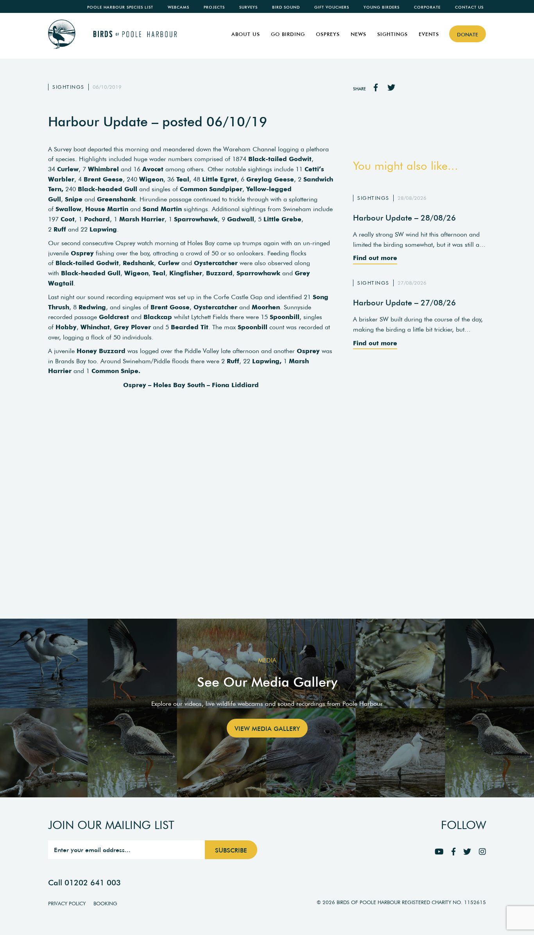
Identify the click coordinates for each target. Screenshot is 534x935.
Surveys (248, 7)
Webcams (178, 7)
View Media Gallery (267, 728)
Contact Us (469, 7)
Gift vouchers (331, 7)
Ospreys (328, 34)
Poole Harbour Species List (120, 7)
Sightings (392, 34)
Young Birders (382, 7)
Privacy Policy (67, 903)
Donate (467, 34)
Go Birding (288, 34)
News (358, 34)
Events (429, 34)
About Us (245, 34)
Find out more (375, 258)
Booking (105, 903)
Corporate (427, 7)
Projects (214, 7)
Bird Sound (286, 7)
